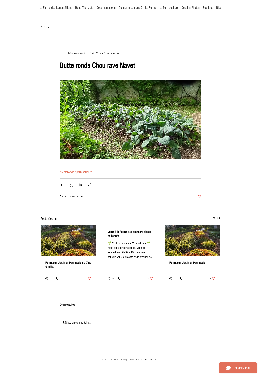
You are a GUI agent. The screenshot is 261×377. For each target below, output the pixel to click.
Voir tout (216, 218)
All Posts (45, 27)
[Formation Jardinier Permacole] (192, 240)
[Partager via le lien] (90, 185)
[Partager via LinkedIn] (80, 185)
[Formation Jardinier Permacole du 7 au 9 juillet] (68, 240)
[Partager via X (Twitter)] (71, 185)
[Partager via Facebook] (61, 185)
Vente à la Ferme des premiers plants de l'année (129, 234)
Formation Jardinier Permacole (187, 263)
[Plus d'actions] (199, 53)
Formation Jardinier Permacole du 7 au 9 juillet (68, 265)
